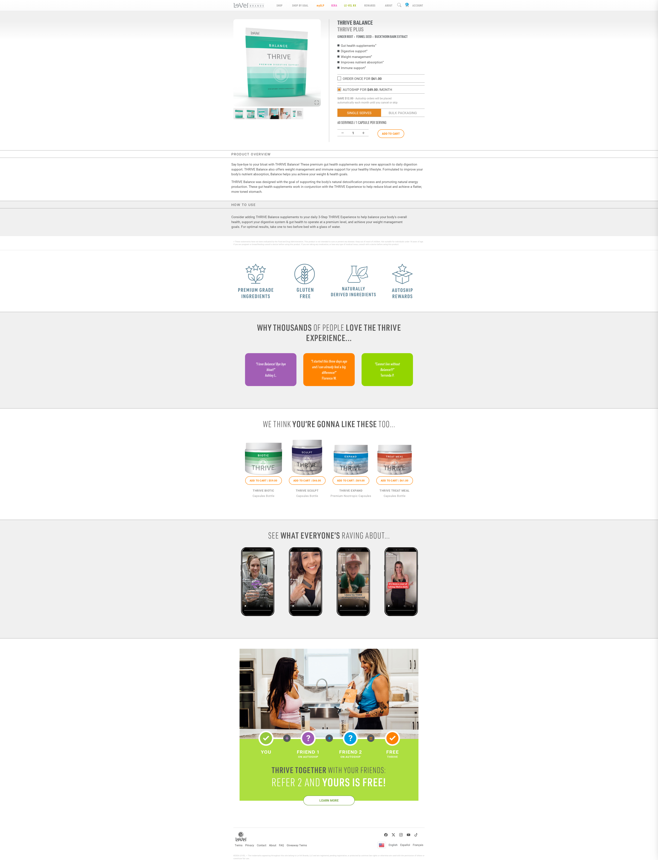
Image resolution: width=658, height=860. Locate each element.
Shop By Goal (300, 5)
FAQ (281, 845)
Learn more (329, 800)
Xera (334, 5)
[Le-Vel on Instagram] (401, 835)
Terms (238, 845)
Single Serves (359, 113)
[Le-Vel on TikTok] (416, 835)
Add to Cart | (263, 480)
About (272, 845)
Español (405, 845)
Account (417, 5)
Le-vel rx (350, 5)
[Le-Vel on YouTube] (408, 835)
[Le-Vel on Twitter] (393, 835)
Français (418, 845)
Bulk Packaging (403, 113)
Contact (261, 845)
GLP (320, 5)
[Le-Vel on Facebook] (386, 835)
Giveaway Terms (297, 845)
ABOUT (388, 5)
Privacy (249, 845)
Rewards (369, 5)
